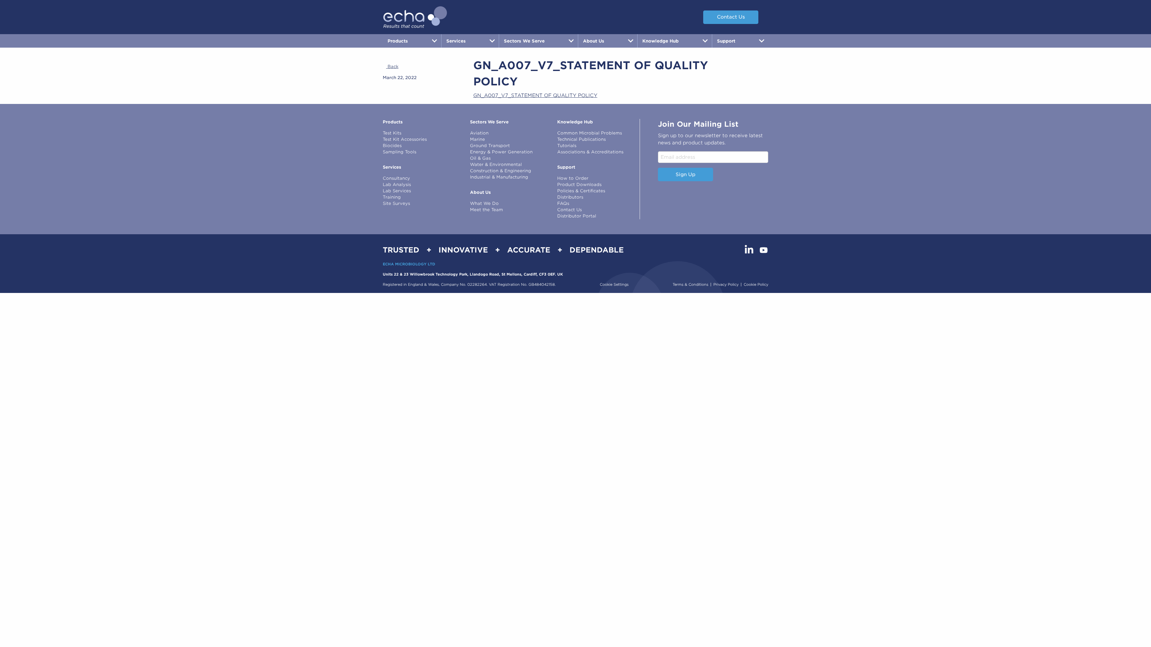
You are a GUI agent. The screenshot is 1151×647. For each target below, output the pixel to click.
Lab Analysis (397, 184)
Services (392, 167)
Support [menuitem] (726, 40)
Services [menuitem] (456, 40)
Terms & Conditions (690, 284)
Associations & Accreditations (590, 151)
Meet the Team (486, 209)
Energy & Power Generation (501, 151)
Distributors (570, 197)
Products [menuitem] (398, 40)
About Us (480, 192)
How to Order (572, 178)
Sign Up (685, 174)
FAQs (563, 203)
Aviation (479, 133)
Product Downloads (579, 184)
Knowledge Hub (575, 122)
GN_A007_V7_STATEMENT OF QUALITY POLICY (535, 95)
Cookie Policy (756, 284)
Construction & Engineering (500, 170)
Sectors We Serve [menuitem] (524, 40)
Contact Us (731, 17)
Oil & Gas (480, 158)
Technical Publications (581, 139)
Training (392, 197)
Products (393, 122)
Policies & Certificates (581, 190)
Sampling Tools (399, 151)
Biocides (392, 145)
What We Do (484, 203)
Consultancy (396, 178)
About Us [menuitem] (593, 40)
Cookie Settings (614, 284)
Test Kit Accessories (405, 139)
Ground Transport (490, 145)
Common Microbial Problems (589, 133)
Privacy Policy (726, 284)
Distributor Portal (576, 216)
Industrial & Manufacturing (499, 177)
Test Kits (392, 133)
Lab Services (397, 190)
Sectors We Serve (489, 122)
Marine (477, 139)
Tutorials (566, 145)
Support (566, 167)
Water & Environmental (496, 164)
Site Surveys (396, 203)
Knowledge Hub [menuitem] (660, 40)
